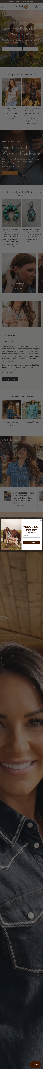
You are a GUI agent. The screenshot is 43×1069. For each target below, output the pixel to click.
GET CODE (32, 542)
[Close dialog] (41, 520)
